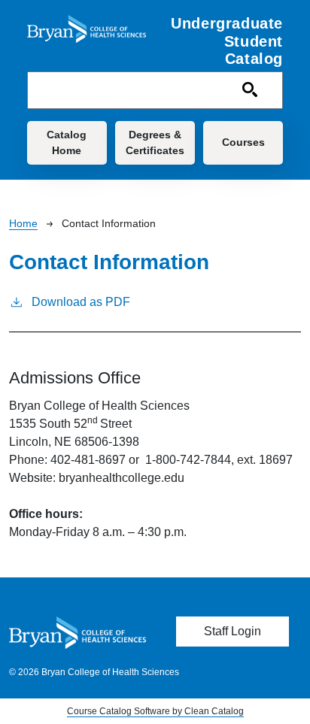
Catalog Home (67, 142)
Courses (243, 142)
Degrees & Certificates (155, 142)
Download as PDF (81, 301)
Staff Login (232, 631)
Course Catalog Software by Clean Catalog (155, 711)
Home (23, 223)
